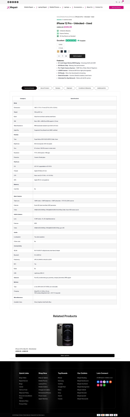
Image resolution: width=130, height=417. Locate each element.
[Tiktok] (104, 382)
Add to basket (77, 56)
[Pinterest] (98, 385)
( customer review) (67, 19)
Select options (65, 355)
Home (58, 16)
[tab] (29, 88)
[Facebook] (8, 2)
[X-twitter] (11, 2)
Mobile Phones (65, 16)
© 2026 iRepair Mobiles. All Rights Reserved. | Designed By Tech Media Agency (28, 415)
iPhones (72, 16)
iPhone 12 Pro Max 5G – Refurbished (25, 349)
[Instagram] (13, 2)
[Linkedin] (107, 382)
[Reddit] (110, 382)
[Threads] (15, 2)
